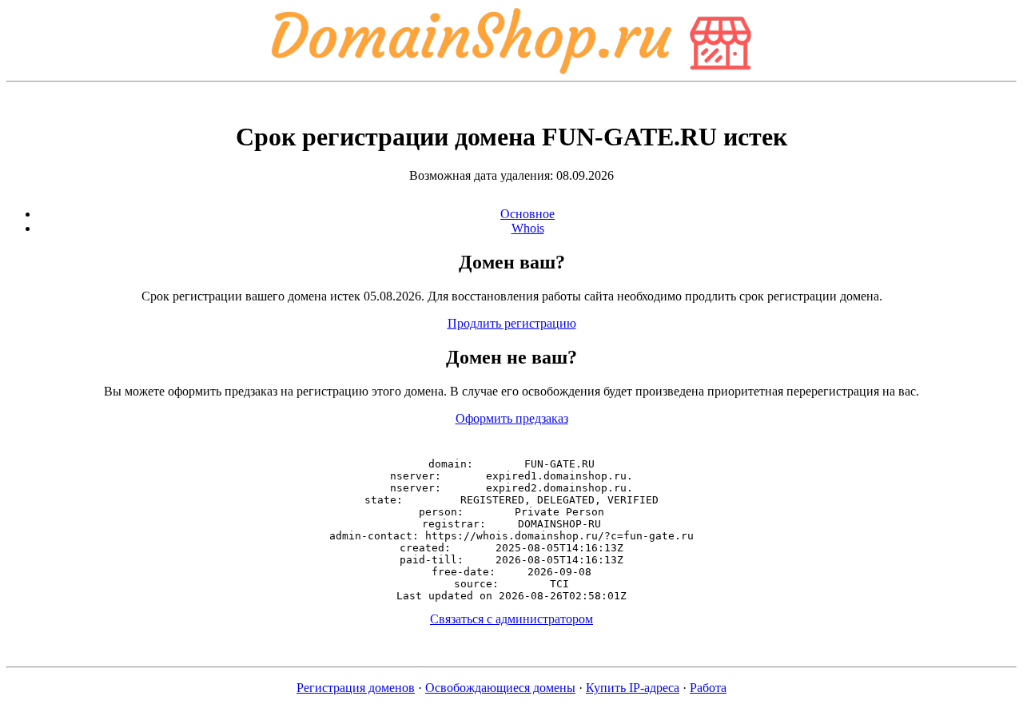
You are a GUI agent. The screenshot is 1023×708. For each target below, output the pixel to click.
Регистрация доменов (356, 687)
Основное (527, 214)
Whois (528, 228)
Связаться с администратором (511, 619)
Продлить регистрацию (512, 323)
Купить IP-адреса (632, 687)
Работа (708, 687)
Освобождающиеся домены (500, 687)
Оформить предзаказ (512, 418)
